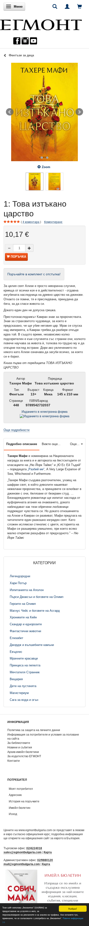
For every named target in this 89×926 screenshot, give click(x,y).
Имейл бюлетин (19, 807)
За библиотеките (18, 742)
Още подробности (16, 430)
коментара (31, 221)
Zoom (46, 167)
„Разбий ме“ (36, 469)
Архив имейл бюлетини (23, 751)
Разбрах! (72, 908)
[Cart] (79, 6)
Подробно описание (21, 444)
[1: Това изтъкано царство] (44, 112)
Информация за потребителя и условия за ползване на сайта (43, 736)
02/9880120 (45, 860)
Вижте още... (51, 444)
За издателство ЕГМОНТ (24, 756)
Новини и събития (19, 747)
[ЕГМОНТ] (41, 23)
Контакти (13, 760)
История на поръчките (24, 801)
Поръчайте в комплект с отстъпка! (34, 274)
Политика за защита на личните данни (33, 730)
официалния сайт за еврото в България (52, 838)
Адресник (15, 794)
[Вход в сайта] (67, 6)
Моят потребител (21, 788)
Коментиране (53, 221)
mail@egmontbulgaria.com (22, 864)
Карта (48, 852)
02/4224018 (34, 848)
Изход (13, 813)
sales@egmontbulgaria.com (23, 852)
